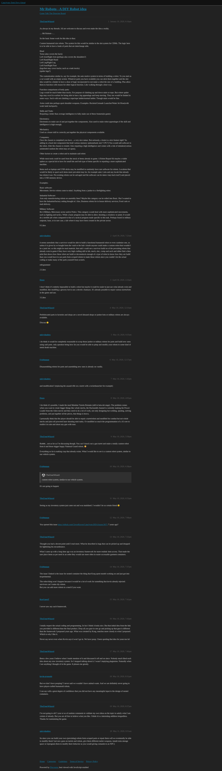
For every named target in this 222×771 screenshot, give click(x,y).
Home (42, 761)
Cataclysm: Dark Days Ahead (13, 3)
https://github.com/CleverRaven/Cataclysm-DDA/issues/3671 (83, 524)
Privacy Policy (92, 761)
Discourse (54, 767)
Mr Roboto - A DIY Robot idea (63, 9)
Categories (51, 761)
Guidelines (62, 761)
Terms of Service (77, 761)
